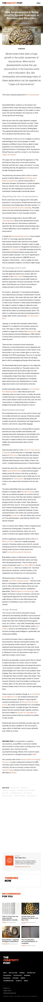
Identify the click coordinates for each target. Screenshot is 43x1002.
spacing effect (32, 331)
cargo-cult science (9, 154)
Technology (31, 972)
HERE (34, 754)
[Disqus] (21, 826)
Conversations (8, 980)
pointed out (10, 568)
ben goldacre (15, 787)
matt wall (5, 793)
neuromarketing (8, 221)
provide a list (15, 515)
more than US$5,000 (28, 565)
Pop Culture (13, 972)
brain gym (24, 787)
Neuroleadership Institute (20, 236)
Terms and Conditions (9, 993)
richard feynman (19, 795)
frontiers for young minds (26, 790)
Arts (4, 972)
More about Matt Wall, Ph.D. (22, 866)
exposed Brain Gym (14, 471)
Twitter (13, 772)
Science (22, 972)
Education (6, 978)
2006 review (13, 455)
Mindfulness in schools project (24, 591)
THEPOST (11, 960)
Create (22, 978)
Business (27, 975)
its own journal (14, 249)
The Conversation (32, 95)
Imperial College (8, 770)
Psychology (18, 975)
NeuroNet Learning (27, 492)
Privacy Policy (7, 990)
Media (26, 980)
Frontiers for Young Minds (26, 712)
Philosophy (7, 975)
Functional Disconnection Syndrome (19, 552)
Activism (15, 978)
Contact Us (6, 988)
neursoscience (7, 795)
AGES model (17, 276)
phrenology (28, 178)
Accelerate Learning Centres (19, 581)
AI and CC (19, 980)
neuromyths (18, 479)
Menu (38, 3)
